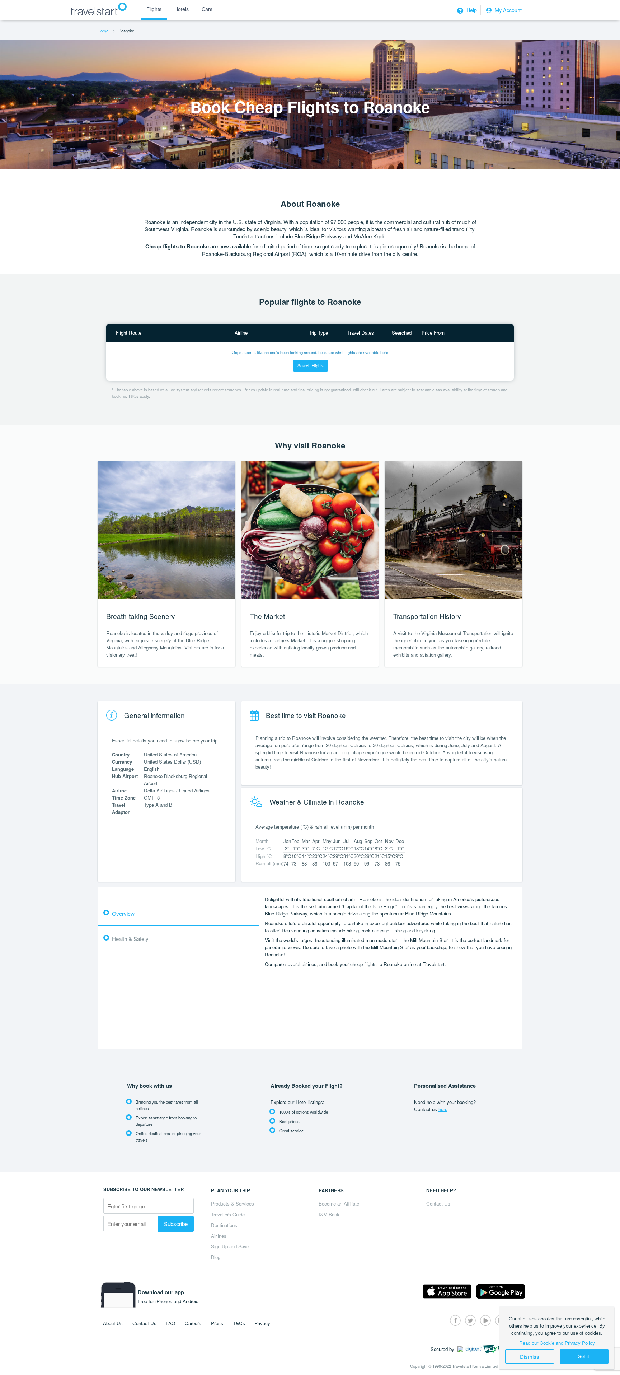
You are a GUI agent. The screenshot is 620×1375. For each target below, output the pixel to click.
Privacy (262, 1323)
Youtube (485, 1320)
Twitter (470, 1320)
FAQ (170, 1323)
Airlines (218, 1235)
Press (217, 1323)
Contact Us (438, 1203)
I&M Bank (329, 1214)
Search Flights (310, 365)
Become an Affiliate (339, 1203)
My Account (507, 10)
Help (471, 10)
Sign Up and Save (230, 1246)
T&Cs (239, 1323)
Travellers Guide (228, 1214)
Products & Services (232, 1203)
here (442, 1109)
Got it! (584, 1356)
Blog (215, 1257)
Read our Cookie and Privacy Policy (557, 1342)
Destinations (224, 1225)
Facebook (455, 1320)
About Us (113, 1323)
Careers (193, 1323)
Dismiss (529, 1356)
